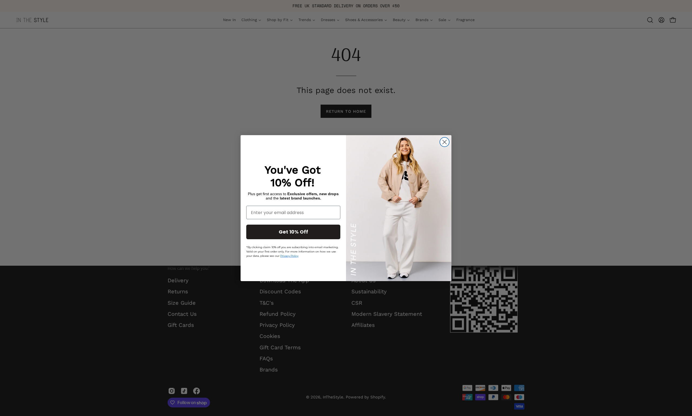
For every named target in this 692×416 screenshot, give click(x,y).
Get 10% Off (293, 231)
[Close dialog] (444, 142)
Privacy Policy (289, 256)
